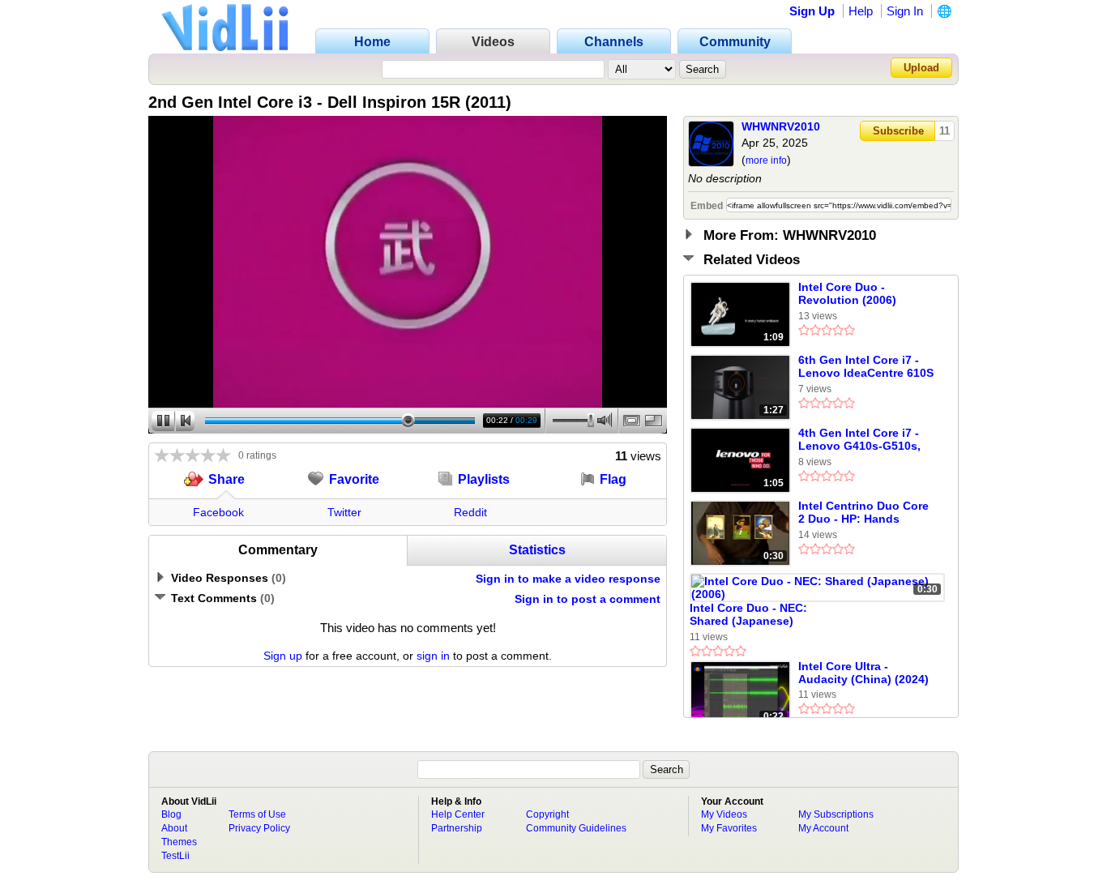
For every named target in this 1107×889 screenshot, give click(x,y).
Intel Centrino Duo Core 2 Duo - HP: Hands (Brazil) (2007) (863, 513)
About (174, 828)
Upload (921, 68)
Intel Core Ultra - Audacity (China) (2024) (863, 673)
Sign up (282, 655)
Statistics (537, 550)
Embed (706, 206)
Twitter (344, 512)
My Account (823, 828)
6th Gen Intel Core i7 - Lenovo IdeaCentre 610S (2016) (866, 367)
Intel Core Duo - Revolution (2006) (847, 293)
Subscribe (898, 131)
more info (766, 160)
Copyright (547, 814)
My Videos (724, 814)
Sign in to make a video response (568, 578)
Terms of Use (257, 814)
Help (860, 11)
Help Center (458, 814)
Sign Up (812, 11)
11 (944, 131)
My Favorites (729, 828)
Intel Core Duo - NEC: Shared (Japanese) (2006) (748, 615)
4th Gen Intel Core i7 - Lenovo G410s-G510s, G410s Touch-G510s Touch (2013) (859, 440)
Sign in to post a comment (587, 598)
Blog (171, 814)
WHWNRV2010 (781, 126)
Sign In (905, 11)
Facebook (218, 512)
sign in (433, 655)
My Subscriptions (836, 814)
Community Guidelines (576, 828)
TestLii (175, 855)
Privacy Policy (259, 828)
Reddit (470, 512)
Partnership (456, 828)
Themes (179, 842)
